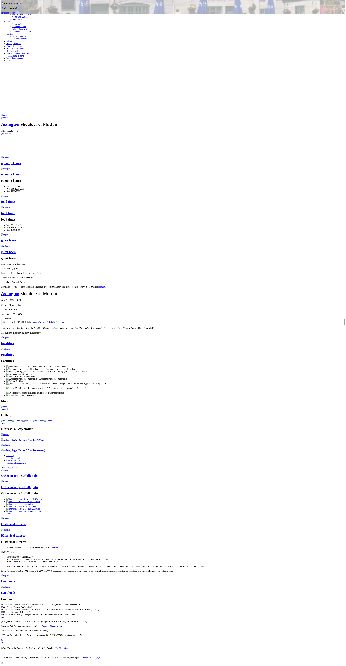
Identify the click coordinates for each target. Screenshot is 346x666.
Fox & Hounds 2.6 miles (28, 509)
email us (102, 287)
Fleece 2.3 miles (25, 504)
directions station (14, 460)
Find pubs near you (14, 46)
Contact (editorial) (19, 36)
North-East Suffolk (20, 17)
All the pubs (17, 24)
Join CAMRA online (15, 48)
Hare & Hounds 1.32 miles (29, 499)
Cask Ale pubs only (12, 3)
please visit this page (91, 657)
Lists (8, 22)
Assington (10, 124)
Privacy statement (13, 43)
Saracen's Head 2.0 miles (28, 501)
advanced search (8, 13)
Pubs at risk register (20, 29)
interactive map (7, 409)
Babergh (40, 273)
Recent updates (12, 51)
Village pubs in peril (15, 56)
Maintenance (11, 60)
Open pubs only (11, 8)
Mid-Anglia (17, 19)
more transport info (9, 467)
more (3, 423)
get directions (6, 133)
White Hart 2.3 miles (26, 506)
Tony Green (64, 648)
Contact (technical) (20, 39)
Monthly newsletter (14, 58)
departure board (13, 458)
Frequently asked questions (18, 53)
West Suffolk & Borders (22, 14)
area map (10, 455)
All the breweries (19, 26)
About (9, 41)
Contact (9, 34)
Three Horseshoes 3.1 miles (29, 511)
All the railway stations (21, 31)
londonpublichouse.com (52, 626)
